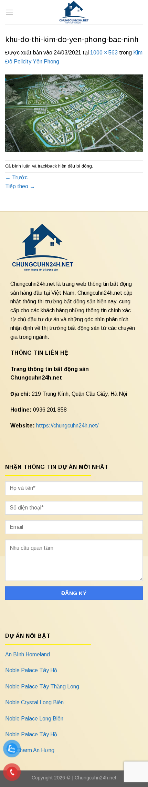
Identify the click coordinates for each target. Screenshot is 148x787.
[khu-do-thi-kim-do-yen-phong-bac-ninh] (74, 112)
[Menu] (9, 11)
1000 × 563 (104, 53)
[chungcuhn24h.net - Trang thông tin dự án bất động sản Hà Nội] (74, 12)
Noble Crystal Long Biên (34, 702)
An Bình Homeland (27, 654)
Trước (16, 177)
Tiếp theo (20, 186)
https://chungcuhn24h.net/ (67, 425)
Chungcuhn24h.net (95, 777)
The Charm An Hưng (29, 750)
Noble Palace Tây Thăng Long (42, 686)
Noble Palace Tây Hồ (31, 670)
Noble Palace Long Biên (34, 719)
